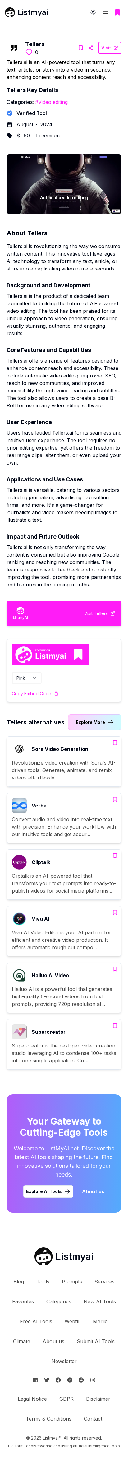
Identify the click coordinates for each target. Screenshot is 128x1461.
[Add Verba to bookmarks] (115, 799)
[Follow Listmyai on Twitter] (46, 1380)
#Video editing (51, 102)
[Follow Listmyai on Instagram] (92, 1380)
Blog (18, 1281)
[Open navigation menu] (105, 12)
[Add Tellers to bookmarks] (81, 48)
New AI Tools (100, 1301)
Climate (21, 1341)
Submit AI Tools (96, 1341)
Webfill (72, 1321)
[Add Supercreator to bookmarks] (115, 1025)
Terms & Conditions (48, 1419)
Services (104, 1281)
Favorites (23, 1301)
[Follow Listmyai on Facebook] (58, 1380)
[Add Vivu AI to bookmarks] (115, 912)
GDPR (66, 1399)
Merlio (100, 1321)
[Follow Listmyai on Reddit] (81, 1380)
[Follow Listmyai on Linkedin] (35, 1380)
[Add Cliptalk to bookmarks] (115, 856)
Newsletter (64, 1361)
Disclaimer (98, 1399)
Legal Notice (32, 1399)
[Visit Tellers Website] (91, 48)
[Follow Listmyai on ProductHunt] (69, 1380)
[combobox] (27, 678)
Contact (93, 1419)
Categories (58, 1301)
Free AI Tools (36, 1321)
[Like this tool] (29, 52)
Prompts (72, 1281)
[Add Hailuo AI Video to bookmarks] (115, 969)
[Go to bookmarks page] (117, 12)
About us (93, 1191)
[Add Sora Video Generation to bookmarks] (115, 743)
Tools (42, 1281)
